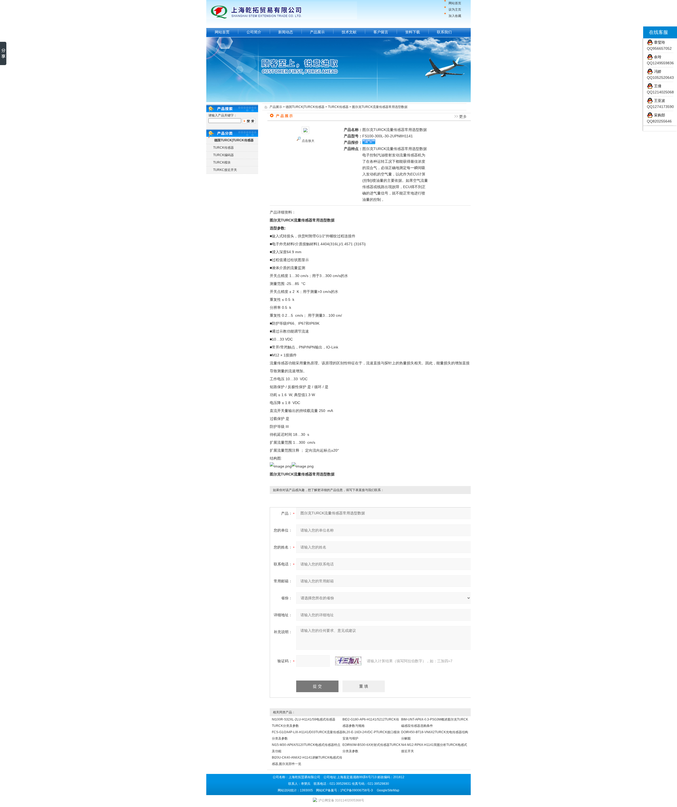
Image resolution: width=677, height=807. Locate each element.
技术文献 (349, 32)
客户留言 (380, 32)
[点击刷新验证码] (348, 660)
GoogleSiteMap (388, 790)
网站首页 (455, 3)
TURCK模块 (222, 162)
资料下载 (412, 32)
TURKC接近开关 (225, 170)
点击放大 (308, 141)
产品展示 (317, 32)
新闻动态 (285, 32)
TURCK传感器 (223, 147)
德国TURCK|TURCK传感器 (305, 107)
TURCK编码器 (223, 155)
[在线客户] (636, 32)
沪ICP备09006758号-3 (356, 790)
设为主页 (455, 9)
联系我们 (444, 32)
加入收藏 (455, 16)
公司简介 (253, 32)
